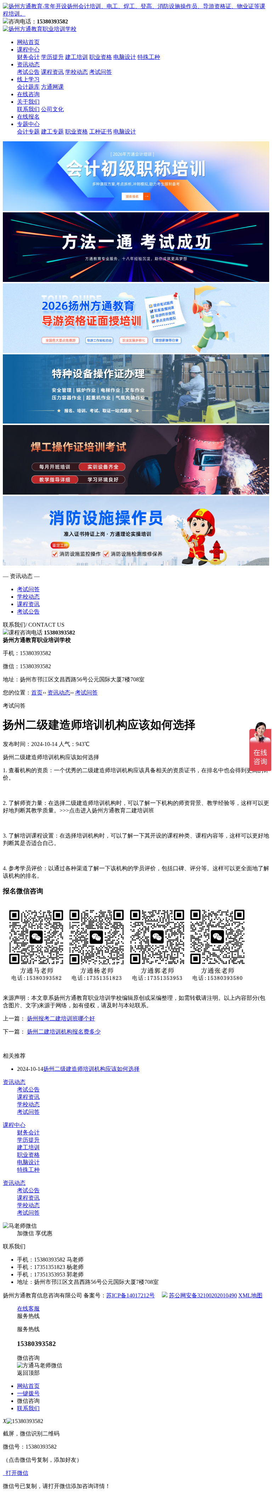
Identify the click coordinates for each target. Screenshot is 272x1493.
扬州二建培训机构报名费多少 (64, 1032)
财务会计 (28, 57)
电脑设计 (124, 57)
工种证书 (100, 132)
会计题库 (28, 87)
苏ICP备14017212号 (130, 1295)
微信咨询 (28, 1401)
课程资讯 (52, 72)
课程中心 (28, 50)
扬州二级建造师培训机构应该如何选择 (91, 1069)
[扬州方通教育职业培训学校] (136, 14)
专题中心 (28, 124)
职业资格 (100, 57)
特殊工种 (148, 57)
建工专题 (52, 132)
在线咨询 (28, 94)
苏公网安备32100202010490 (203, 1295)
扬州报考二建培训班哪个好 (61, 1018)
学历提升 (52, 57)
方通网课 (52, 87)
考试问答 (100, 72)
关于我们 (28, 102)
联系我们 (28, 109)
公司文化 (52, 109)
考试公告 (28, 72)
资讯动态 (28, 64)
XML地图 (250, 1295)
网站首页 (28, 42)
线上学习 (28, 79)
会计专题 (28, 132)
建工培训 (76, 57)
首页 (36, 693)
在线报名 (28, 117)
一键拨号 (28, 1393)
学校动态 (76, 72)
